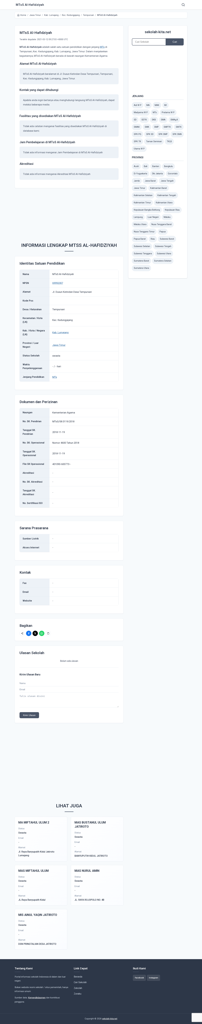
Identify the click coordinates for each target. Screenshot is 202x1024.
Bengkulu (168, 166)
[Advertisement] (69, 213)
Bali (145, 166)
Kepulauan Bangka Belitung (147, 210)
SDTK (144, 119)
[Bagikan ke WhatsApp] (41, 633)
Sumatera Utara (141, 268)
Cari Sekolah (80, 982)
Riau (153, 239)
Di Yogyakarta (140, 173)
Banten (155, 166)
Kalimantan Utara (164, 202)
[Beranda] (183, 5)
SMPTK (167, 127)
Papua (163, 231)
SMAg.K (174, 119)
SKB (154, 119)
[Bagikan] (22, 633)
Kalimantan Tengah (166, 195)
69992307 (57, 283)
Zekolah (78, 988)
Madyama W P (141, 112)
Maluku (167, 217)
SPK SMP (163, 134)
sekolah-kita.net (158, 32)
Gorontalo (173, 173)
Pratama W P (168, 112)
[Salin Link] (48, 633)
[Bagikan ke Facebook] (28, 633)
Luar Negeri (153, 217)
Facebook (139, 977)
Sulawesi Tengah (163, 246)
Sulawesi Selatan (142, 246)
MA (148, 105)
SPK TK (137, 141)
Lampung (138, 217)
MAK (157, 105)
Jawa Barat (150, 181)
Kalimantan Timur (142, 202)
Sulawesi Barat (167, 239)
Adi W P (137, 105)
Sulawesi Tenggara (143, 253)
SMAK (137, 127)
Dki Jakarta (157, 173)
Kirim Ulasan (29, 715)
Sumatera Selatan (162, 261)
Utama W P (139, 148)
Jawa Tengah (167, 181)
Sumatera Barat (141, 261)
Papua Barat (140, 239)
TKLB (169, 141)
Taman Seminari (154, 141)
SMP (156, 127)
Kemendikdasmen (37, 997)
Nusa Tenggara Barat (161, 224)
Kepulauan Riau (172, 210)
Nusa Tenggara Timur (144, 231)
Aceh (136, 166)
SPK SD (149, 134)
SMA (163, 119)
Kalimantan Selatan (143, 195)
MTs (102, 46)
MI (165, 105)
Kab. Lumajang (60, 332)
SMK (147, 127)
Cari (175, 42)
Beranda (78, 976)
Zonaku (77, 993)
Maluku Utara (140, 224)
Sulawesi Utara (164, 253)
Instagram (153, 977)
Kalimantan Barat (158, 188)
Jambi (137, 181)
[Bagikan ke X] (35, 633)
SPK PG (137, 134)
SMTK (179, 127)
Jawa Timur (59, 345)
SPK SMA (177, 134)
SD (135, 119)
